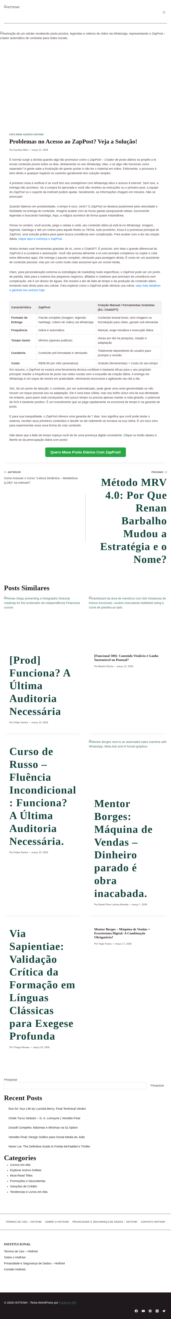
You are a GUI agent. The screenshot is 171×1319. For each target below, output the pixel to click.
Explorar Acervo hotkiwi (26, 134)
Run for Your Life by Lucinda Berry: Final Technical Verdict (47, 1108)
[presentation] (43, 622)
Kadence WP (68, 1302)
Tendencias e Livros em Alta (28, 1192)
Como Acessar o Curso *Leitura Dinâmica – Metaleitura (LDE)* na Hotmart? (41, 477)
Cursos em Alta (20, 1165)
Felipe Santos (21, 722)
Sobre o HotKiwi (57, 1221)
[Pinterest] (150, 1311)
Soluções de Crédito (23, 1186)
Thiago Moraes (22, 1047)
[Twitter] (164, 1311)
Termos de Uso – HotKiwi (24, 1221)
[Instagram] (157, 1311)
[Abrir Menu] (164, 12)
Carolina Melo (21, 149)
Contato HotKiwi (153, 1221)
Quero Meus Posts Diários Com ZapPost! (85, 452)
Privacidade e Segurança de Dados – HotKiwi (104, 1221)
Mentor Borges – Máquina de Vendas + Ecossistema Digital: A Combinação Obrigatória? (122, 933)
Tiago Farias (105, 943)
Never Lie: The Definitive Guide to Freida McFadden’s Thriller (49, 1146)
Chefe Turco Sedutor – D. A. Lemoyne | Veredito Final (44, 1118)
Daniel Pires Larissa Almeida (113, 904)
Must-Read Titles (21, 1175)
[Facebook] (136, 1311)
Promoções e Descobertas (27, 1181)
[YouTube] (143, 1311)
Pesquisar (10, 1079)
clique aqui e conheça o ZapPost (40, 239)
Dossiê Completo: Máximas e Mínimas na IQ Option (43, 1127)
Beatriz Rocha (105, 666)
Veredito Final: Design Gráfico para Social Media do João (47, 1137)
